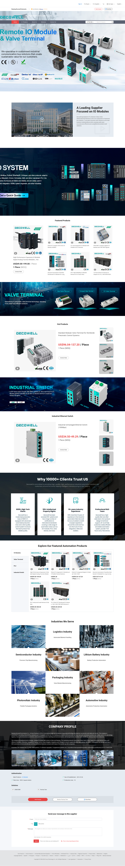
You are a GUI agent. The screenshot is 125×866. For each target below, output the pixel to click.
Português (31, 855)
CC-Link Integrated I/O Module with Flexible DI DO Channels (80, 246)
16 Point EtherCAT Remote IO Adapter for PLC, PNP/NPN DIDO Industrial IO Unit (102, 273)
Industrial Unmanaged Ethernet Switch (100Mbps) (72, 426)
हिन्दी (83, 855)
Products (25, 22)
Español (25, 855)
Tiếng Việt (98, 855)
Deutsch (57, 855)
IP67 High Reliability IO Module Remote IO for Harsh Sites (79, 273)
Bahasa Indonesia (107, 855)
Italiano (51, 855)
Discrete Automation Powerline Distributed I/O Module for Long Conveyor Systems (56, 273)
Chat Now (109, 9)
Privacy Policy (88, 859)
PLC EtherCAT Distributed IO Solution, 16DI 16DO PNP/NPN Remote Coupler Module (60, 604)
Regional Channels (82, 853)
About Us (34, 22)
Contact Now (18, 271)
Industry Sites (73, 853)
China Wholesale (55, 853)
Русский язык (44, 855)
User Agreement (72, 859)
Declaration (80, 859)
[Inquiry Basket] (104, 4)
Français (38, 855)
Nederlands (63, 855)
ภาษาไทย (87, 855)
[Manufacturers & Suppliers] (13, 3)
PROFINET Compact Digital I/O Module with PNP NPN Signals (101, 246)
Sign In (80, 4)
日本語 (78, 855)
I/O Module (25, 777)
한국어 (73, 855)
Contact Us (53, 22)
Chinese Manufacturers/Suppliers (42, 853)
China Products (29, 853)
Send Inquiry (98, 9)
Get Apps (110, 4)
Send (36, 841)
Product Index (92, 853)
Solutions (43, 22)
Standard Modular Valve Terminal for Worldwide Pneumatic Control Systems (76, 334)
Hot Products (21, 853)
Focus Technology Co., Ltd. (51, 859)
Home (15, 22)
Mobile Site (99, 853)
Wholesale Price (65, 853)
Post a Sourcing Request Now (70, 841)
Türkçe (93, 855)
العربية (69, 855)
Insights (105, 853)
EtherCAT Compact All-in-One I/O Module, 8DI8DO (56, 246)
